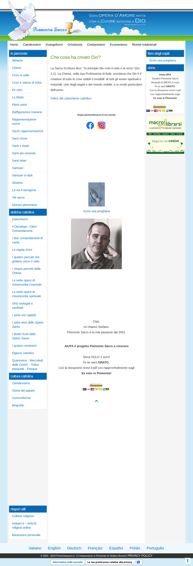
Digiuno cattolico (23, 353)
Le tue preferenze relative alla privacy (109, 562)
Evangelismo (54, 44)
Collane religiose (23, 516)
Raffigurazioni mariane (27, 112)
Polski (135, 548)
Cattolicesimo (32, 44)
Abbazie (17, 60)
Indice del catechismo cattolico (71, 98)
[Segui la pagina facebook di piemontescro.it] (90, 128)
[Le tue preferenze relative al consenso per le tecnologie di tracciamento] (188, 561)
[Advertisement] (21, 457)
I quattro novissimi (24, 345)
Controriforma (21, 398)
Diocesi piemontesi (24, 204)
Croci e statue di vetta (26, 82)
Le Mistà (18, 97)
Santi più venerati (23, 153)
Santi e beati (20, 145)
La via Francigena (24, 190)
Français (95, 548)
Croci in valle (20, 75)
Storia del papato (23, 390)
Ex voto (17, 90)
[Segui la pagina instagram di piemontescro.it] (101, 128)
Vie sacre (18, 197)
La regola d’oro (22, 249)
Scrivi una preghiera (162, 60)
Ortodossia (75, 44)
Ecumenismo (118, 44)
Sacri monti (19, 138)
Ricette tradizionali (144, 44)
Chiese (16, 67)
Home (14, 44)
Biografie (18, 405)
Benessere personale (26, 535)
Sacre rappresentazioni (27, 131)
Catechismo (20, 219)
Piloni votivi (19, 104)
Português (155, 548)
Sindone (17, 182)
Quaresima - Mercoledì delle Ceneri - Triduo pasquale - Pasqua (27, 365)
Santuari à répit (22, 175)
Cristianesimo (96, 44)
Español (116, 548)
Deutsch (74, 548)
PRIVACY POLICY (140, 555)
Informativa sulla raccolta (67, 562)
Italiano (35, 548)
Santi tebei (19, 160)
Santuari (17, 168)
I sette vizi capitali (24, 315)
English (54, 548)
